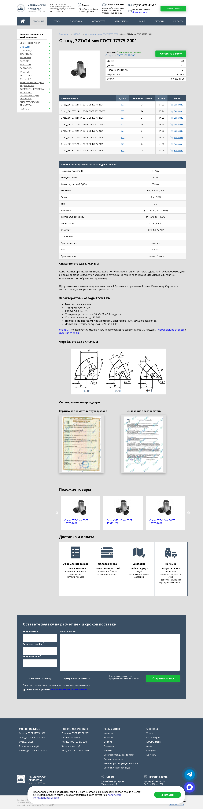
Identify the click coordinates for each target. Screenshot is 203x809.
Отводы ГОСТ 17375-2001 (32, 733)
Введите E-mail (32, 656)
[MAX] (190, 787)
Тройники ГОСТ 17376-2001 (75, 733)
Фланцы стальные (71, 737)
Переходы (26, 50)
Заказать (178, 104)
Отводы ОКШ (26, 741)
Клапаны (25, 57)
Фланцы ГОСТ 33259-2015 (75, 741)
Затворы (25, 60)
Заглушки (26, 75)
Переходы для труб (29, 746)
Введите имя (30, 631)
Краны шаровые (30, 43)
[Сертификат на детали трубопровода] (81, 444)
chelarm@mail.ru (140, 12)
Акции (142, 21)
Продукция (38, 21)
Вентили (25, 64)
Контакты (178, 21)
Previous (56, 512)
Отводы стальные (29, 728)
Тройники (26, 53)
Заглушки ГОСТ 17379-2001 (75, 750)
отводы (63, 329)
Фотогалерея (98, 21)
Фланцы (25, 71)
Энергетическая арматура (30, 104)
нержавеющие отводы (170, 329)
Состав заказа (68, 631)
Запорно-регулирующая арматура (29, 95)
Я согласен (168, 794)
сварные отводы (69, 333)
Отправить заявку (163, 678)
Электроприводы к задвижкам (32, 84)
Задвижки (26, 68)
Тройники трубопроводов (75, 728)
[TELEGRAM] (190, 775)
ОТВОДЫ (25, 46)
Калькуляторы (122, 21)
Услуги (56, 21)
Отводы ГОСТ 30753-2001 (32, 737)
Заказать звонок (173, 8)
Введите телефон (33, 643)
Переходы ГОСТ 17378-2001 (33, 750)
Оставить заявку (171, 53)
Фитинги (25, 78)
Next (188, 512)
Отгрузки (159, 21)
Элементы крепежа (32, 88)
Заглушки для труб (71, 746)
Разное (24, 108)
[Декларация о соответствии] (143, 444)
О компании (76, 21)
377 (122, 104)
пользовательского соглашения (69, 689)
